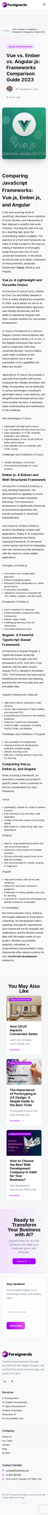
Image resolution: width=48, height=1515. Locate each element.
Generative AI (9, 1414)
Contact (6, 1452)
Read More (15, 1050)
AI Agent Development (13, 1406)
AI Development (10, 1398)
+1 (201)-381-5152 (13, 1475)
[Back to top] (24, 1503)
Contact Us (22, 1261)
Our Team (7, 1440)
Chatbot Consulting (11, 1410)
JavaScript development (22, 956)
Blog (7, 30)
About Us (7, 1436)
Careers (6, 1444)
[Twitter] (12, 1381)
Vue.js (20, 267)
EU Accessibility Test (12, 1418)
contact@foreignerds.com (17, 1470)
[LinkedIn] (4, 1381)
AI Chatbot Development (14, 1402)
